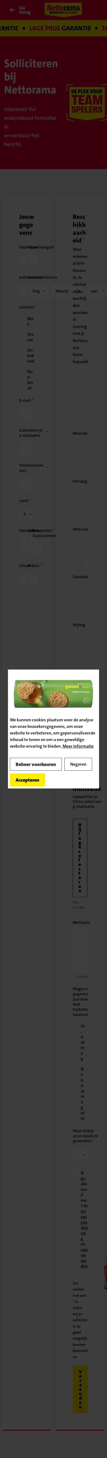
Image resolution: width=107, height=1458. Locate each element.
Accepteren (27, 780)
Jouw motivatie (87, 784)
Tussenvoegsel (41, 247)
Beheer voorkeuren (36, 764)
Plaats (33, 565)
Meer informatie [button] (78, 746)
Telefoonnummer (31, 468)
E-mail (25, 400)
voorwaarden (84, 1258)
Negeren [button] (78, 764)
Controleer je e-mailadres (31, 433)
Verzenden (80, 1389)
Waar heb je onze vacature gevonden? (85, 1136)
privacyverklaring (84, 1224)
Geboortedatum (42, 277)
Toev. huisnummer (44, 533)
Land (23, 500)
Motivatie (81, 922)
